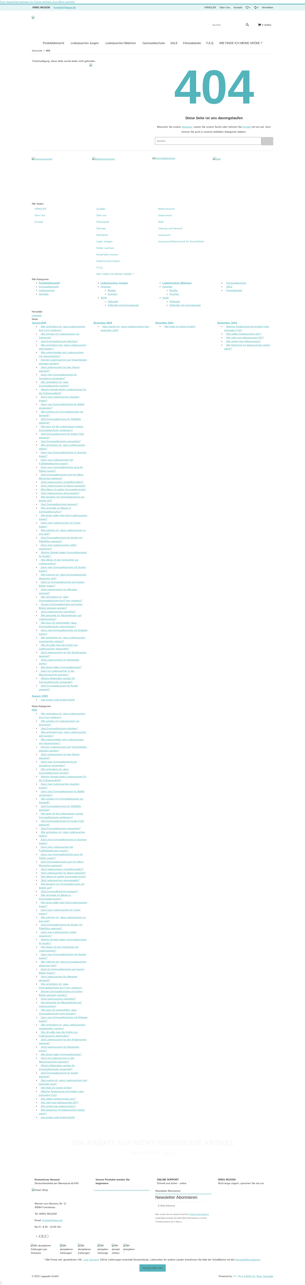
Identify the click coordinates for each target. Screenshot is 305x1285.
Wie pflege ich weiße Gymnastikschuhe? (63, 489)
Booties (112, 290)
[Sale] (217, 158)
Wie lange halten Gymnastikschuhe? (61, 667)
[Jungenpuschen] (42, 158)
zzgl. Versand (91, 1259)
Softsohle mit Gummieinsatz (123, 305)
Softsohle (113, 301)
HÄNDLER (210, 7)
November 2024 (103, 322)
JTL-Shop (238, 1276)
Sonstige (44, 294)
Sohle (104, 297)
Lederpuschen (47, 290)
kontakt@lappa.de (65, 7)
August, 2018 (40, 696)
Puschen (112, 294)
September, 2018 (227, 322)
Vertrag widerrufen (152, 1267)
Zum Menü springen (63, 1)
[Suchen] (249, 25)
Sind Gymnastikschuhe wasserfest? (60, 441)
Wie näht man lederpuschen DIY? (245, 337)
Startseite (187, 126)
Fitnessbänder (234, 290)
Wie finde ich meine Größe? (180, 326)
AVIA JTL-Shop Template (259, 1276)
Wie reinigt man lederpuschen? (243, 341)
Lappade (37, 315)
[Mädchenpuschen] (103, 158)
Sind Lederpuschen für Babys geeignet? (63, 485)
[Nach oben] (1, 1283)
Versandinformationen (248, 1259)
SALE (229, 286)
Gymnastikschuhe (49, 286)
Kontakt (238, 7)
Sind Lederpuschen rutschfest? (58, 611)
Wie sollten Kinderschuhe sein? (243, 333)
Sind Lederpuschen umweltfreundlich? (62, 482)
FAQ (34, 709)
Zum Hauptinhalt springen (15, 1)
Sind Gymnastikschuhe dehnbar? (59, 341)
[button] (248, 7)
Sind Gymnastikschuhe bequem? (59, 504)
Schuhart (106, 286)
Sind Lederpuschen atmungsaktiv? (60, 493)
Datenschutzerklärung (199, 1214)
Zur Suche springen (41, 1)
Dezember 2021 (164, 322)
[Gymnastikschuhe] (163, 158)
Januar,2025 (39, 322)
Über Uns (225, 7)
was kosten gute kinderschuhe (57, 699)
